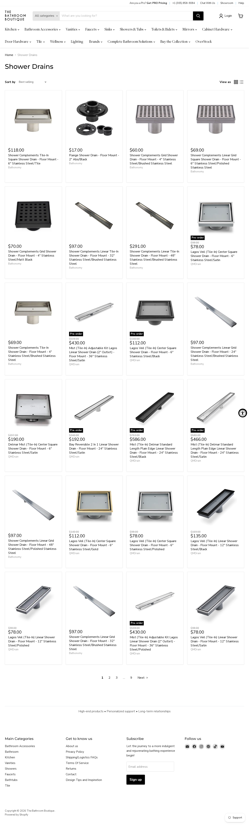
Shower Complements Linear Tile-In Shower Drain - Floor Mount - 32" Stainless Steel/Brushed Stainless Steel (93, 257)
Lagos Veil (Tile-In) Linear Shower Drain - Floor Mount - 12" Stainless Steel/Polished (32, 641)
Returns (71, 769)
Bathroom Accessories (41, 29)
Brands (94, 41)
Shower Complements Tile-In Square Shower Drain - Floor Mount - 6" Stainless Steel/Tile (33, 159)
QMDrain (196, 264)
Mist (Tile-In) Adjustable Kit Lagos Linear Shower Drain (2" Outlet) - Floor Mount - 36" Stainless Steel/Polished (154, 643)
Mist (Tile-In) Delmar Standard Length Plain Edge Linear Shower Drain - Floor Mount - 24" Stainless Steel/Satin (215, 450)
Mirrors (188, 29)
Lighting (77, 41)
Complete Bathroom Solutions (130, 41)
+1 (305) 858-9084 (183, 3)
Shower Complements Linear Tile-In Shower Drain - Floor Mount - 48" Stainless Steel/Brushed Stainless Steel (154, 257)
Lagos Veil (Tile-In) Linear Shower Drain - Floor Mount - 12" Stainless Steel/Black (215, 545)
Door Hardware (17, 41)
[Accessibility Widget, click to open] (242, 413)
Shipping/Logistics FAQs (82, 757)
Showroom (226, 3)
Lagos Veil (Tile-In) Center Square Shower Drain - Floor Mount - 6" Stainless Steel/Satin (214, 256)
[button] (226, 16)
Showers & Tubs (132, 29)
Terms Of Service (77, 763)
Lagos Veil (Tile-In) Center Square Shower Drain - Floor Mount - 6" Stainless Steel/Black (153, 352)
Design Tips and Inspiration (84, 780)
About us (72, 746)
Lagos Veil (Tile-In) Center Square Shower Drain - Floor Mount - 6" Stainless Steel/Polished (153, 545)
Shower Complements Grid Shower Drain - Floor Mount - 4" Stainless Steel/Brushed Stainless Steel (154, 159)
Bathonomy (14, 167)
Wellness (56, 41)
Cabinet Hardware (216, 29)
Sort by (10, 82)
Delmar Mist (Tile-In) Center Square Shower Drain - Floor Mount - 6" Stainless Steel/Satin (33, 448)
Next (141, 678)
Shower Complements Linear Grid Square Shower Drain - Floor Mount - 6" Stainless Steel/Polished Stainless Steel (216, 161)
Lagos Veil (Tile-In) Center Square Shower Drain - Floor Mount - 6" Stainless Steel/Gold (92, 545)
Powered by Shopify (16, 814)
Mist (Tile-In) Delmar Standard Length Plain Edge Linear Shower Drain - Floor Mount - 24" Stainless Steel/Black (154, 450)
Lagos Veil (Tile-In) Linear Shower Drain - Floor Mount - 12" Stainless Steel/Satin (215, 641)
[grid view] (236, 82)
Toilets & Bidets (163, 29)
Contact (71, 774)
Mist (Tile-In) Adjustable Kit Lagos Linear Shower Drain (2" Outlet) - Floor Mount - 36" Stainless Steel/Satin (93, 354)
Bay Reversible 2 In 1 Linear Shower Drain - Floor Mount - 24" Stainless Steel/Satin (94, 448)
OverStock (204, 41)
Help (241, 3)
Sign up (136, 779)
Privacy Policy (75, 752)
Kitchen (11, 29)
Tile (39, 41)
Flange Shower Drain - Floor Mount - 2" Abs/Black (94, 157)
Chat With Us (207, 3)
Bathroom (11, 752)
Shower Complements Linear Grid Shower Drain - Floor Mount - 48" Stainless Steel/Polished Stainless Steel (32, 547)
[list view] (241, 82)
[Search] (198, 15)
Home (9, 55)
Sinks (108, 29)
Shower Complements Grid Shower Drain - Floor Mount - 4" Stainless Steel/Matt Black (32, 255)
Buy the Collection (174, 41)
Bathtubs (11, 780)
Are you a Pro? (148, 3)
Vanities (72, 29)
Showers (11, 769)
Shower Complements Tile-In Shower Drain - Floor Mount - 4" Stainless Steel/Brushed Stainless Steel (32, 354)
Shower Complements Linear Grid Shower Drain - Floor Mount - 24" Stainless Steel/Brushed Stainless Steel (214, 354)
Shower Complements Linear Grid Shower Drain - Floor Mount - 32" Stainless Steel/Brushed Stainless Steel (93, 643)
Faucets (91, 29)
